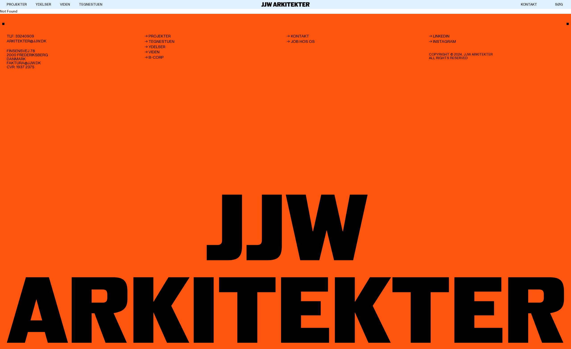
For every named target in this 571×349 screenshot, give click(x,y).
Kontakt (529, 4)
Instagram (444, 42)
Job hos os (303, 42)
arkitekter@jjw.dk (26, 41)
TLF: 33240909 (20, 36)
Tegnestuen (90, 4)
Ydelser (43, 4)
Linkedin (441, 36)
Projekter (17, 4)
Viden (65, 4)
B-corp (156, 58)
